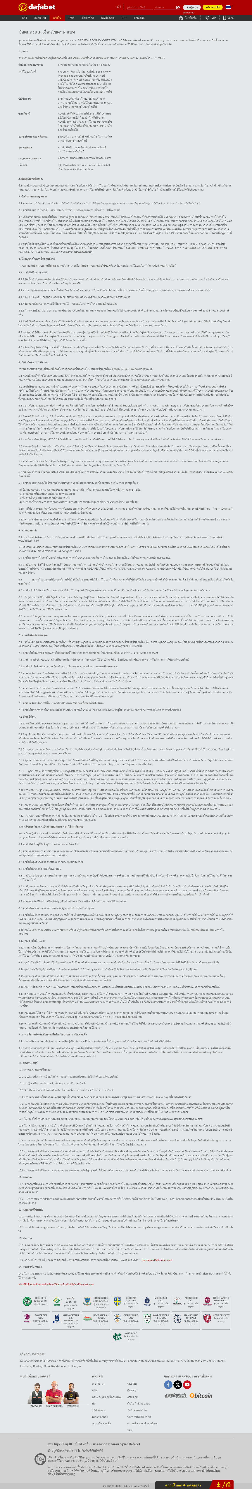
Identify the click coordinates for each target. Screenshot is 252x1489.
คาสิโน (57, 17)
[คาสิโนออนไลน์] (36, 7)
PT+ (124, 17)
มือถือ (230, 17)
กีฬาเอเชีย (40, 17)
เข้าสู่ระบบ (192, 7)
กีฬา (24, 17)
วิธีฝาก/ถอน (98, 1410)
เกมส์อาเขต (107, 17)
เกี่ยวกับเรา (98, 1383)
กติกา (95, 1390)
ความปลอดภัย (100, 1416)
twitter (177, 1384)
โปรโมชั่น (190, 17)
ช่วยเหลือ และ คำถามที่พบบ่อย (142, 1427)
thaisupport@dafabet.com (157, 1260)
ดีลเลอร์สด (88, 17)
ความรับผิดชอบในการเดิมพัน (106, 1400)
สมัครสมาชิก (212, 7)
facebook (168, 1384)
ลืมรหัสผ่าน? (188, 13)
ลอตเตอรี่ (139, 17)
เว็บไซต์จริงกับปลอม (138, 1403)
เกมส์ (71, 17)
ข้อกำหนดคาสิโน (137, 1410)
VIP (213, 17)
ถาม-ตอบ (132, 1396)
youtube (187, 1384)
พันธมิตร (132, 1383)
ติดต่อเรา (132, 1390)
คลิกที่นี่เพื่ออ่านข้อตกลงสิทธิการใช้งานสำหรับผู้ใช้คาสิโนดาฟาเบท (56, 1284)
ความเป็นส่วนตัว (101, 1423)
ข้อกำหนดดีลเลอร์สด (139, 1416)
